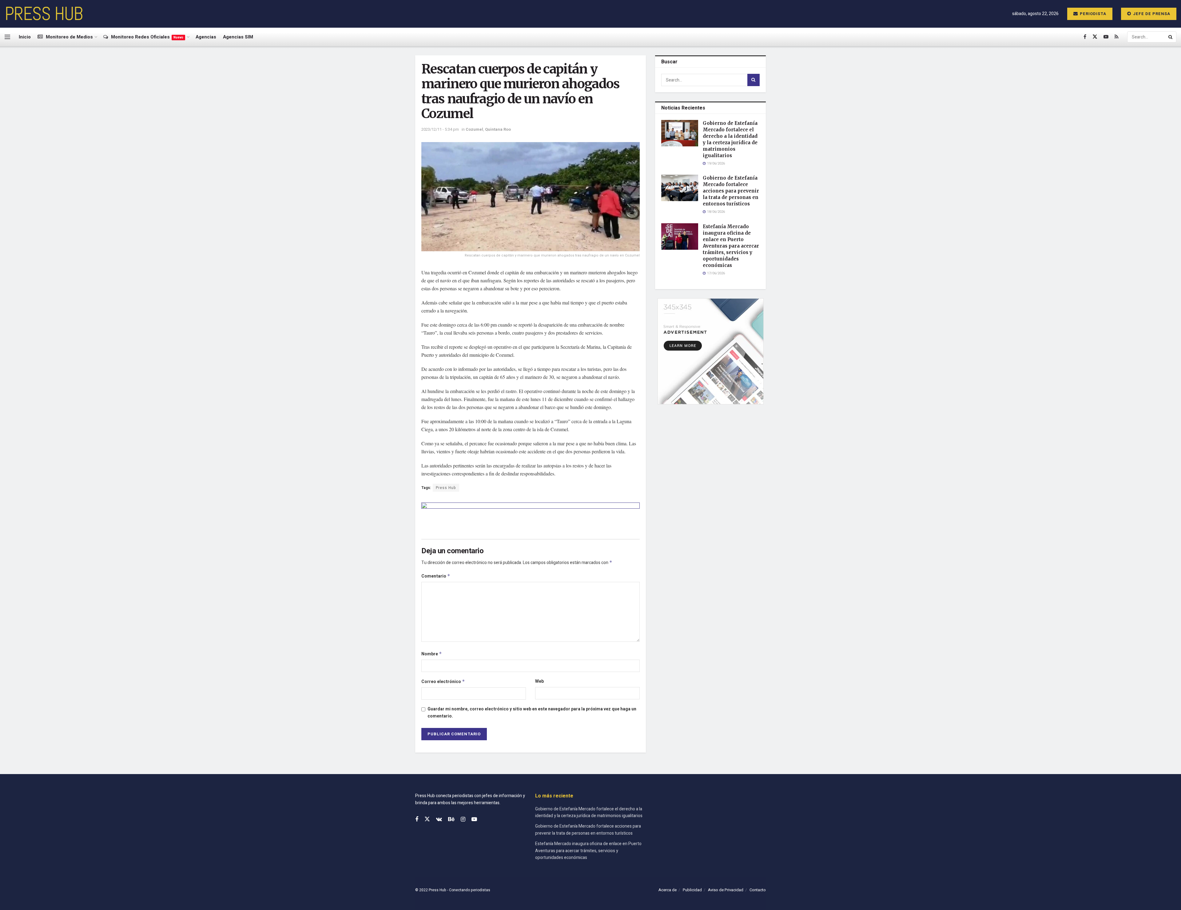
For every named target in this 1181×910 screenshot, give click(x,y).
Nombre (431, 654)
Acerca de (667, 890)
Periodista (1092, 14)
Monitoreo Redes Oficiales (147, 37)
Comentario (435, 576)
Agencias (206, 37)
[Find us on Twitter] (1094, 36)
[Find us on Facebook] (1085, 36)
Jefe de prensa (1151, 14)
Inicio (25, 37)
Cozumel (474, 129)
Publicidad (692, 890)
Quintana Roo (498, 129)
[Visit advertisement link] (530, 516)
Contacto (758, 890)
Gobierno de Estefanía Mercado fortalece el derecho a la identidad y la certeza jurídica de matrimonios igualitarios (588, 812)
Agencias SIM (238, 37)
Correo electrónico (443, 681)
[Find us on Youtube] (1105, 36)
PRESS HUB (44, 14)
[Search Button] (1170, 36)
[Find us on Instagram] (463, 819)
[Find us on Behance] (451, 819)
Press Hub (446, 488)
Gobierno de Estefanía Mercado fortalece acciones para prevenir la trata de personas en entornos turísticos (731, 191)
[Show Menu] (7, 37)
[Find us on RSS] (1117, 36)
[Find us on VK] (439, 819)
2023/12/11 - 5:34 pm (440, 129)
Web (539, 681)
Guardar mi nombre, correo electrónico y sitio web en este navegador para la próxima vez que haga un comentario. (531, 712)
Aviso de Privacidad (725, 890)
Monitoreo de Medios (69, 37)
